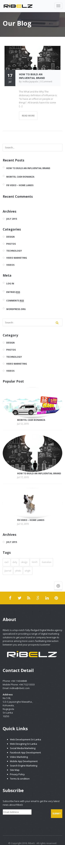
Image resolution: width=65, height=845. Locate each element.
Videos (10, 265)
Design (10, 236)
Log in (10, 283)
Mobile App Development (24, 761)
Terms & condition (20, 778)
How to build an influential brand (32, 76)
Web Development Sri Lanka (25, 739)
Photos (11, 243)
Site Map (15, 770)
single (28, 570)
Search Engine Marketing (23, 765)
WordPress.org (16, 309)
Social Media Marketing (22, 748)
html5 (35, 562)
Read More (28, 115)
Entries (13, 292)
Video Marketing (16, 257)
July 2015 (11, 218)
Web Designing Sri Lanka (23, 743)
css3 (6, 562)
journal (8, 570)
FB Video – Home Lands (19, 185)
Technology (14, 250)
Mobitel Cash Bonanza (20, 176)
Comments (15, 300)
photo (18, 570)
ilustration (46, 562)
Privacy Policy (17, 774)
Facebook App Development (25, 752)
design (24, 562)
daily (15, 562)
